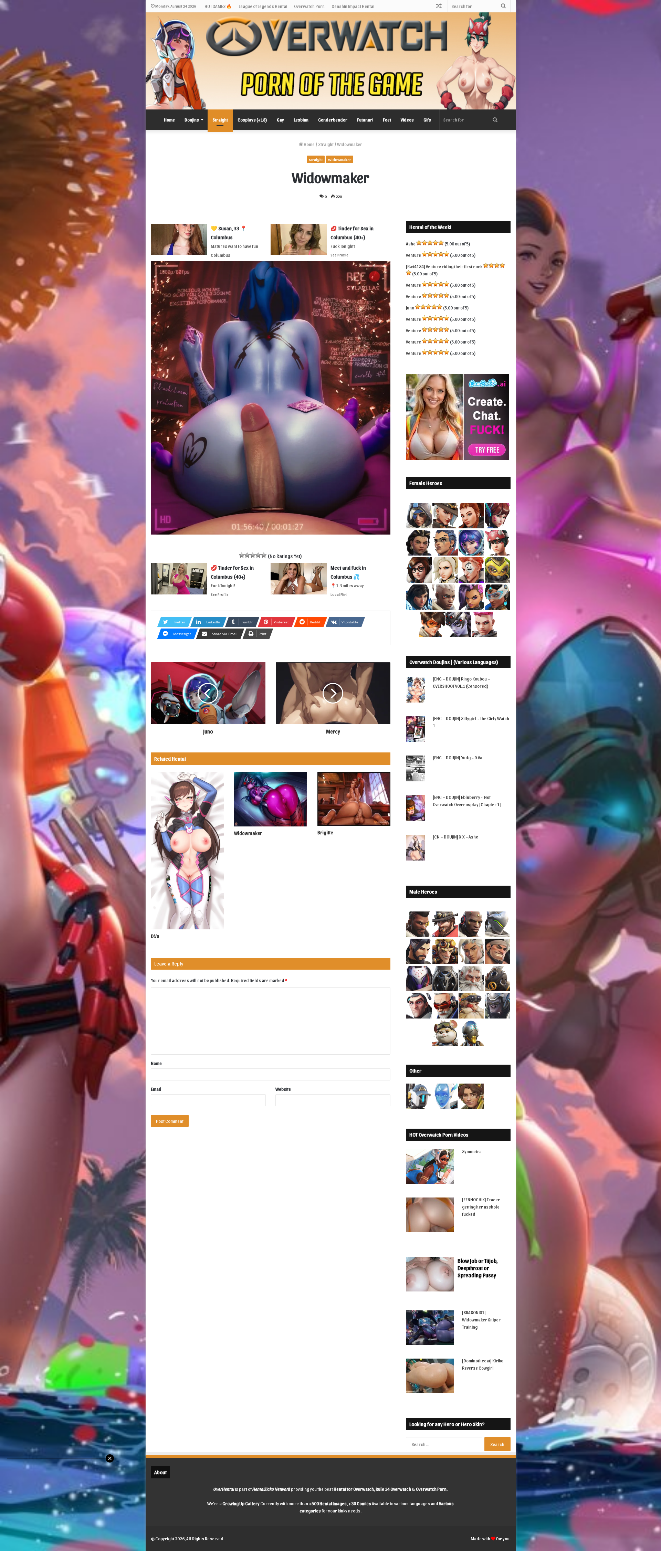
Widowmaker (339, 159)
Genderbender (332, 119)
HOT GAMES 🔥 (218, 6)
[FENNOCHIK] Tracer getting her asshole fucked (481, 1206)
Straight (220, 119)
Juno (410, 307)
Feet (387, 119)
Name (156, 1063)
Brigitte (325, 832)
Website (283, 1088)
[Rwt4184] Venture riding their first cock (444, 266)
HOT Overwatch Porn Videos (438, 1134)
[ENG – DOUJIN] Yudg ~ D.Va (457, 757)
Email (156, 1088)
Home (169, 119)
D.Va (155, 936)
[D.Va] (187, 850)
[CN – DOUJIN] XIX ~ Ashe (455, 836)
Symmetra (472, 1151)
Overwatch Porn (309, 6)
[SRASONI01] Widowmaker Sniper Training (481, 1319)
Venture (413, 254)
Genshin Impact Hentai (353, 6)
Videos (407, 119)
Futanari (365, 119)
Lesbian (301, 119)
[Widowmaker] (270, 799)
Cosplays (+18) (252, 119)
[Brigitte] (353, 799)
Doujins (192, 119)
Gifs (427, 119)
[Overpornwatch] (331, 61)
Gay (280, 119)
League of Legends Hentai (263, 6)
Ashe (411, 243)
